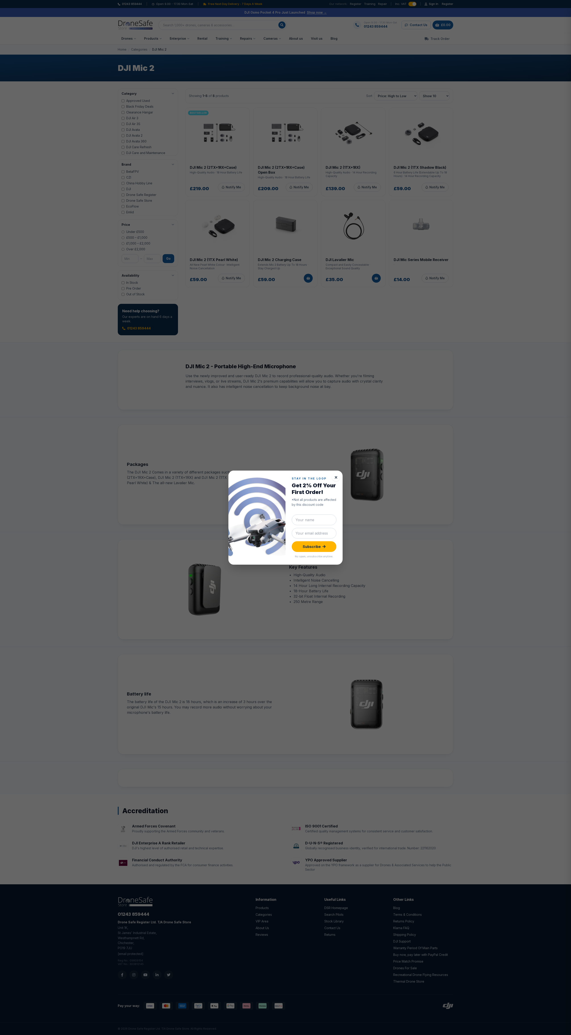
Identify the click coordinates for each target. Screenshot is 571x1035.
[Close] (336, 477)
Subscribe (312, 546)
